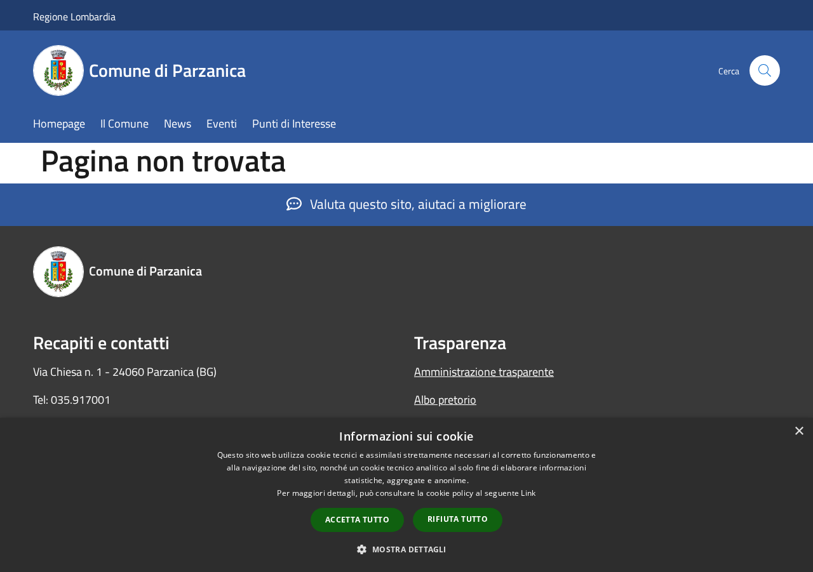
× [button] (798, 431)
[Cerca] (764, 70)
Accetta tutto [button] (357, 519)
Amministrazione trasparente (484, 371)
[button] (406, 549)
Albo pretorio (445, 399)
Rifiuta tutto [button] (457, 519)
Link (528, 493)
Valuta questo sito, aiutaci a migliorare (417, 204)
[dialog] (406, 495)
